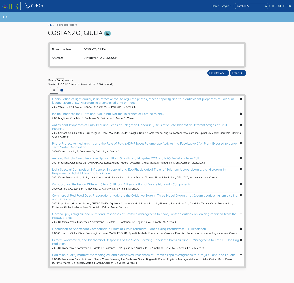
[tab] (54, 90)
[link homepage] (11, 6)
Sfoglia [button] (225, 6)
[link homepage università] (35, 6)
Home (215, 6)
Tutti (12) (237, 73)
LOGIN (287, 6)
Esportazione (217, 73)
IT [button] (273, 6)
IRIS (50, 24)
